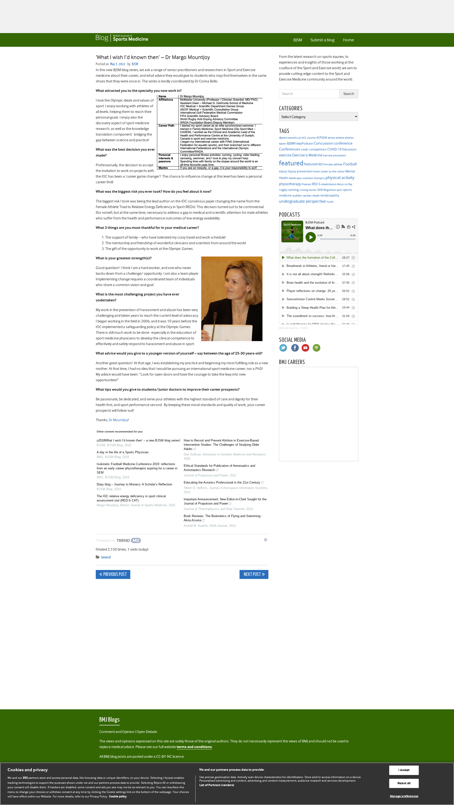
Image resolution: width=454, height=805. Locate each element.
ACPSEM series (325, 137)
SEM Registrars (326, 190)
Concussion (323, 143)
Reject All (403, 783)
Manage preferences (404, 796)
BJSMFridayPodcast (300, 143)
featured (291, 163)
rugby (283, 190)
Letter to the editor (333, 171)
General (106, 557)
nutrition (307, 178)
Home (348, 40)
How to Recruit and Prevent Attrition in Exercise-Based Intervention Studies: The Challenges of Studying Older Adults (221, 445)
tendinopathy (329, 195)
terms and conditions (194, 747)
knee (317, 171)
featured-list (313, 164)
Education (349, 149)
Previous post (115, 574)
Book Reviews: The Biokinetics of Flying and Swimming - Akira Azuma (223, 518)
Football (350, 164)
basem (282, 143)
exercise (285, 155)
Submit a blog (322, 40)
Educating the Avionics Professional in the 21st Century (222, 482)
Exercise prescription (334, 155)
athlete (340, 137)
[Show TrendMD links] (265, 540)
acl (299, 137)
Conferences (289, 149)
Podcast (306, 184)
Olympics (319, 178)
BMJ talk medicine (289, 328)
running (293, 190)
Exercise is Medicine (307, 155)
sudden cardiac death (306, 195)
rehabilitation (328, 184)
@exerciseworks (288, 137)
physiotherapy (290, 184)
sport (339, 190)
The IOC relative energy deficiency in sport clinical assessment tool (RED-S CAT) (131, 498)
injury (283, 171)
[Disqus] (182, 641)
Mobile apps (295, 178)
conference (343, 143)
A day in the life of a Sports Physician (122, 452)
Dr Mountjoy (118, 420)
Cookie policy (118, 796)
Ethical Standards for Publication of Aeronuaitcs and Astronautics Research (219, 468)
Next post (252, 574)
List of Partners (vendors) (216, 785)
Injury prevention (300, 171)
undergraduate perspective (302, 201)
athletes (349, 137)
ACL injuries (309, 137)
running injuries (308, 190)
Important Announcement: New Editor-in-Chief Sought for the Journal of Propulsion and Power (225, 501)
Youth (330, 201)
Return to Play (344, 184)
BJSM (297, 40)
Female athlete (333, 164)
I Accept (404, 770)
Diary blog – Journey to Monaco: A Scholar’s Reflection (134, 484)
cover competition (314, 149)
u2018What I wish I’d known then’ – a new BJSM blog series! (138, 440)
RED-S (316, 184)
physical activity (340, 177)
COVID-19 (334, 149)
